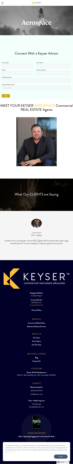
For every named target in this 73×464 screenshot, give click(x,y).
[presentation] (2, 142)
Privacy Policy (10, 452)
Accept (61, 456)
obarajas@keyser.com (36, 406)
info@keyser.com (36, 394)
